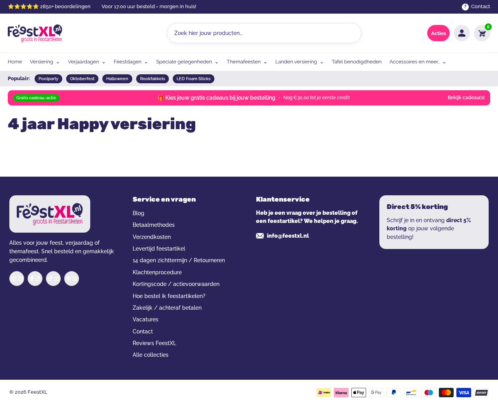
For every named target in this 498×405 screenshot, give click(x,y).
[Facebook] (35, 278)
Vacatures (145, 319)
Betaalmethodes (154, 225)
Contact (143, 331)
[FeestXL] (35, 33)
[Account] (462, 33)
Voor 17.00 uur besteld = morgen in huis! (149, 6)
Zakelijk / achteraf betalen (167, 308)
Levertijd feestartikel (159, 248)
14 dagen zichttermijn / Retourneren (179, 260)
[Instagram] (16, 278)
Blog (138, 213)
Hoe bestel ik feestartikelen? (169, 296)
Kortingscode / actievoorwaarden (176, 284)
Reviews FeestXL (154, 343)
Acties (438, 33)
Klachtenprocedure (157, 272)
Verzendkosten (152, 237)
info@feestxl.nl (288, 236)
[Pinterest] (71, 278)
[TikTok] (53, 278)
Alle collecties (150, 355)
